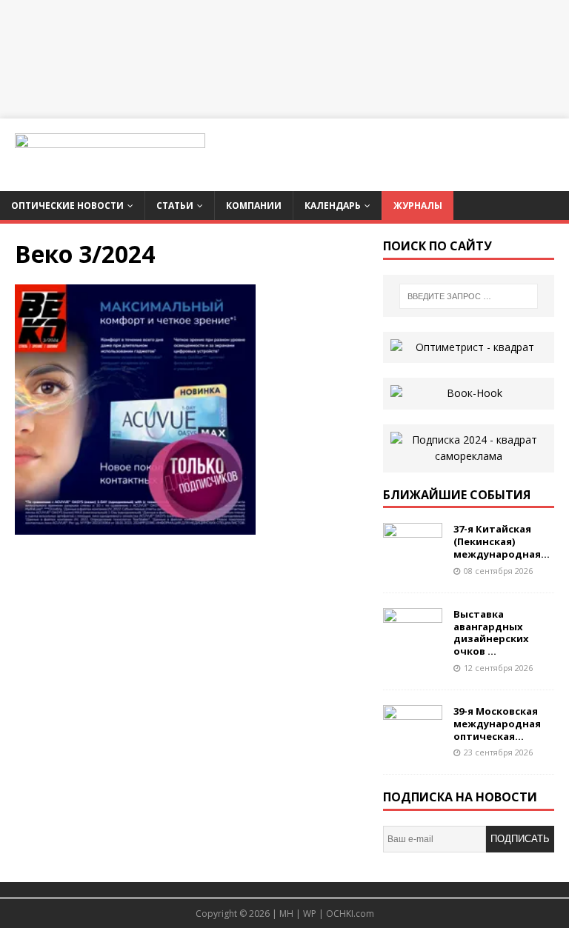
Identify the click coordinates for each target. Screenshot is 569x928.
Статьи (174, 205)
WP (309, 913)
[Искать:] (468, 296)
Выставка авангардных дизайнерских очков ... (491, 632)
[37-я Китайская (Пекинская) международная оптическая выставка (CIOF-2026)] (412, 559)
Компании (254, 205)
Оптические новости (67, 205)
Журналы (417, 205)
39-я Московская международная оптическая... (497, 723)
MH (286, 913)
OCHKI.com (350, 913)
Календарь (333, 205)
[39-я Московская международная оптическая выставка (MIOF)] (412, 740)
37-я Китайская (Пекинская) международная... (501, 541)
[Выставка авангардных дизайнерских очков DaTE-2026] (412, 643)
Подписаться (520, 842)
